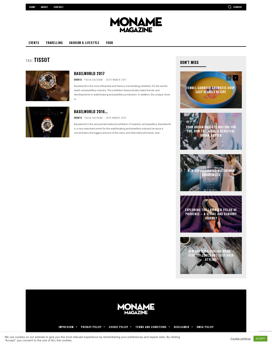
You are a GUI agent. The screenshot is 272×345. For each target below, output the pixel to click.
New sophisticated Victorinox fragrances (211, 172)
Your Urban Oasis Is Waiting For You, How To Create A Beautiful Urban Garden (211, 131)
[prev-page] (228, 78)
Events (78, 80)
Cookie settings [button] (241, 338)
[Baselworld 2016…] (47, 122)
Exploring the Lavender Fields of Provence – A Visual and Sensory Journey (211, 214)
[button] (235, 7)
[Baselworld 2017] (47, 86)
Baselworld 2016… (91, 111)
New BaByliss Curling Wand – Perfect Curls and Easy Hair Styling (211, 255)
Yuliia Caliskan (93, 79)
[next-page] (235, 78)
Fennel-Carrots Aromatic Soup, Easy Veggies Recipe (211, 90)
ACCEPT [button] (260, 338)
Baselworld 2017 (89, 73)
